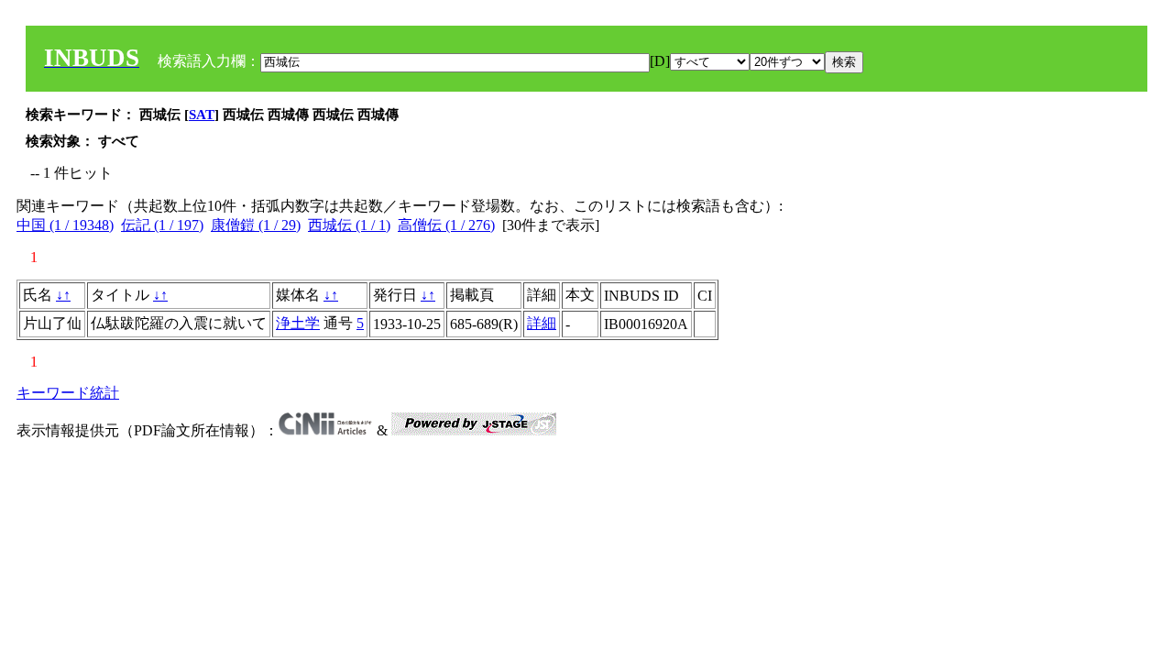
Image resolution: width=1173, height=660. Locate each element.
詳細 (541, 323)
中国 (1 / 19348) (65, 225)
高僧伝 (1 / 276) (446, 225)
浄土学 (298, 323)
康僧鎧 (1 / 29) (256, 225)
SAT (201, 114)
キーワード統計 (67, 393)
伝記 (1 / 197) (162, 225)
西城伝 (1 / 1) (349, 225)
